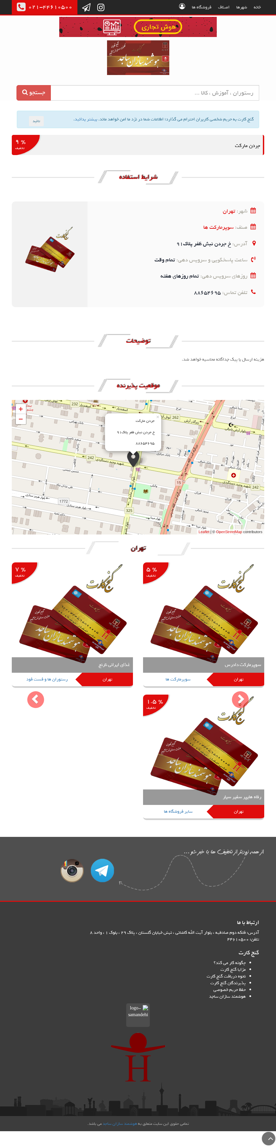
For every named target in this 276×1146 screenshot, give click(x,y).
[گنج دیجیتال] (138, 28)
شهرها (241, 7)
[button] (31, 694)
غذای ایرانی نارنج (114, 665)
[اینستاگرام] (100, 8)
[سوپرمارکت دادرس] (203, 625)
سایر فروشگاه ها (178, 811)
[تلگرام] (86, 8)
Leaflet (204, 532)
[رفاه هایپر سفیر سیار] (203, 757)
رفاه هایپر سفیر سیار (242, 797)
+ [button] (21, 409)
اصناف (224, 7)
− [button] (21, 419)
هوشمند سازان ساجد (227, 996)
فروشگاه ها (201, 7)
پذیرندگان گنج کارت (228, 983)
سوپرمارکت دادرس (243, 665)
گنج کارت (138, 57)
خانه (257, 7)
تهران (229, 211)
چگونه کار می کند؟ (230, 962)
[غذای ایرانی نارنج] (72, 625)
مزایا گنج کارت (233, 969)
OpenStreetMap (229, 532)
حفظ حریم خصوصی (229, 989)
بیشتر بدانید (86, 119)
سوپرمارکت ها (218, 227)
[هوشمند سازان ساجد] (138, 1057)
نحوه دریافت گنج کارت (226, 976)
